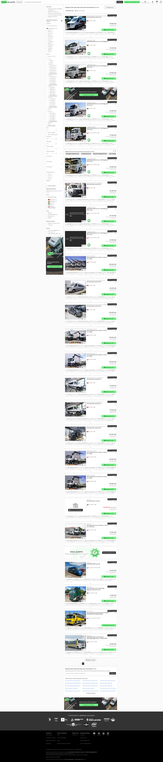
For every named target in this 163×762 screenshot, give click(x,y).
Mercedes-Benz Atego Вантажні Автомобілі (75, 685)
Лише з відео (51, 232)
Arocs (50, 97)
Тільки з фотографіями (54, 230)
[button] (161, 2)
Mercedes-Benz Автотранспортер (90, 691)
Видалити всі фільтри (80, 10)
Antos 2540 (53, 113)
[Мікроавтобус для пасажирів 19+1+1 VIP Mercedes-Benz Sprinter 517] (75, 434)
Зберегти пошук (91, 660)
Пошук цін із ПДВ (51, 132)
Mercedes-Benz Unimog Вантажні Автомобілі (93, 683)
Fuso (50, 40)
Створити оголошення (54, 266)
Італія (52, 204)
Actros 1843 (53, 80)
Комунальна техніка (53, 11)
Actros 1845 (53, 76)
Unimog (50, 41)
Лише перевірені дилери (54, 233)
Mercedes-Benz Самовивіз (106, 683)
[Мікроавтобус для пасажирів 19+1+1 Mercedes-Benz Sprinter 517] (75, 190)
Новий (50, 212)
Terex (49, 51)
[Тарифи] (54, 253)
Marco (50, 43)
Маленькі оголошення (54, 223)
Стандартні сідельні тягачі (72, 153)
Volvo (50, 38)
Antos (50, 111)
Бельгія (52, 203)
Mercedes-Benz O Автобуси (71, 688)
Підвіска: (48, 180)
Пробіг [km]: (49, 141)
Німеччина (53, 199)
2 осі (50, 175)
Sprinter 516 (53, 69)
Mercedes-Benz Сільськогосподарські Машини (111, 688)
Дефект (50, 217)
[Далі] (84, 23)
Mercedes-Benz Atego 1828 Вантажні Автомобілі (76, 683)
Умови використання (79, 759)
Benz (50, 30)
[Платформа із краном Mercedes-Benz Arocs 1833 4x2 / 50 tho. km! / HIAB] (75, 336)
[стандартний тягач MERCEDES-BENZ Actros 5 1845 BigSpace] (75, 47)
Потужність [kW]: (50, 146)
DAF (50, 35)
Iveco (50, 33)
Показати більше (91, 693)
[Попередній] (66, 23)
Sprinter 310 (53, 72)
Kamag (50, 46)
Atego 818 (52, 87)
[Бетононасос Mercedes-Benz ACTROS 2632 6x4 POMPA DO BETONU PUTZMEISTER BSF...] (75, 618)
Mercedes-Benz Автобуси (88, 688)
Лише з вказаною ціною (53, 134)
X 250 (51, 60)
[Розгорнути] (91, 37)
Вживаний (51, 216)
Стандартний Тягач (86, 153)
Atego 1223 (53, 92)
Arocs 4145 (52, 103)
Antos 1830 (52, 118)
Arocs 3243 (52, 98)
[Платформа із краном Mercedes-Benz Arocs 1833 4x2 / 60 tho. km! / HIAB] (75, 458)
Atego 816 (53, 89)
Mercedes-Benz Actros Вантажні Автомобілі (75, 680)
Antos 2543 (53, 116)
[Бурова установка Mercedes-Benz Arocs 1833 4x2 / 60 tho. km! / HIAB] (75, 482)
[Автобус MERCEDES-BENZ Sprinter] (75, 570)
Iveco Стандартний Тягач (115, 153)
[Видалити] (115, 2)
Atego (50, 86)
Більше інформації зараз (109, 552)
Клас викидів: (49, 161)
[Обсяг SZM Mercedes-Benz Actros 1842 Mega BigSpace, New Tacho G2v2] (75, 594)
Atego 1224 (53, 91)
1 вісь (49, 174)
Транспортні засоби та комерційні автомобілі (55, 9)
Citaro (50, 122)
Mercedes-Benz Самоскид (106, 685)
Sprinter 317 (53, 65)
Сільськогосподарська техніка (55, 14)
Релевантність (110, 7)
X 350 (51, 62)
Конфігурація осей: (50, 172)
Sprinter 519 (53, 70)
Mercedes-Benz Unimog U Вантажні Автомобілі (93, 680)
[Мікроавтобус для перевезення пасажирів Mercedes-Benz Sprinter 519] (75, 23)
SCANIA (50, 36)
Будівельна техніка (52, 16)
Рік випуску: (49, 136)
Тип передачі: (49, 166)
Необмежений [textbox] (52, 197)
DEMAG (50, 50)
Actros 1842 (53, 78)
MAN (50, 31)
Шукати (120, 2)
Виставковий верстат (53, 214)
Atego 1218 (53, 94)
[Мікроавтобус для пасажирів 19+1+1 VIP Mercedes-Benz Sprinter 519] (75, 287)
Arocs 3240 (53, 102)
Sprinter (51, 64)
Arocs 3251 (52, 100)
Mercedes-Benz (52, 28)
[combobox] (55, 197)
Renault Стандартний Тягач (100, 153)
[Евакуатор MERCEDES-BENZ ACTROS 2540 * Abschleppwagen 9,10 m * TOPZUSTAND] (75, 643)
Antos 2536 (52, 119)
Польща (52, 206)
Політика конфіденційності (69, 759)
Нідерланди (53, 201)
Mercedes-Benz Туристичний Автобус (108, 691)
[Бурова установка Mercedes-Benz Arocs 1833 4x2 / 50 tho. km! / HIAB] (75, 263)
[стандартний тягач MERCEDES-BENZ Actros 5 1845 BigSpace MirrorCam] (75, 72)
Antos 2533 (53, 115)
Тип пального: (49, 156)
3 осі (50, 177)
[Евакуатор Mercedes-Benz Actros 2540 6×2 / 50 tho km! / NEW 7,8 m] (75, 531)
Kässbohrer (51, 45)
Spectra (50, 48)
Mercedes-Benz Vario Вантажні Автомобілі (92, 685)
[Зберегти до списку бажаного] (115, 17)
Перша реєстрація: (50, 151)
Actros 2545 (53, 83)
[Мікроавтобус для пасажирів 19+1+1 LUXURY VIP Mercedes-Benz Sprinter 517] (75, 312)
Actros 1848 (53, 81)
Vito (50, 108)
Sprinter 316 (53, 67)
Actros (50, 75)
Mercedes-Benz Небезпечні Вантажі (108, 680)
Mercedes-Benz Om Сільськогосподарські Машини (77, 691)
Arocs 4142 (52, 105)
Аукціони (50, 224)
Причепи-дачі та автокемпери (55, 13)
